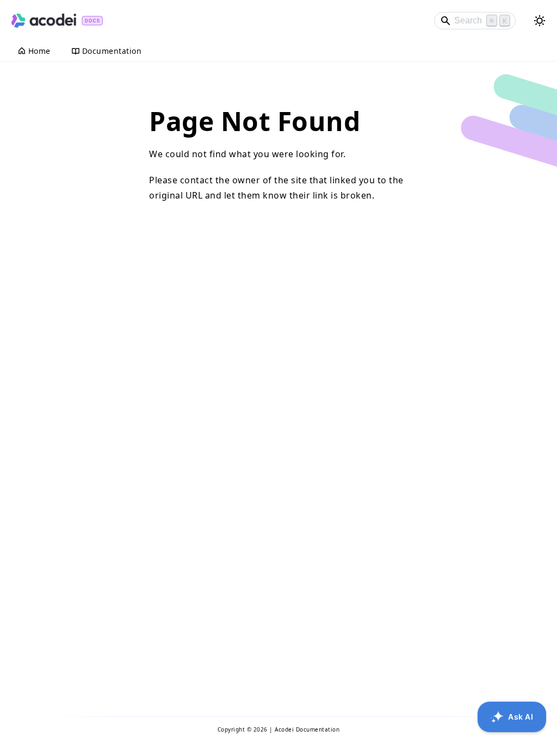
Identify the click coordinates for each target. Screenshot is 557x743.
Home (39, 51)
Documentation (112, 51)
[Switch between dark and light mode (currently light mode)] (539, 20)
